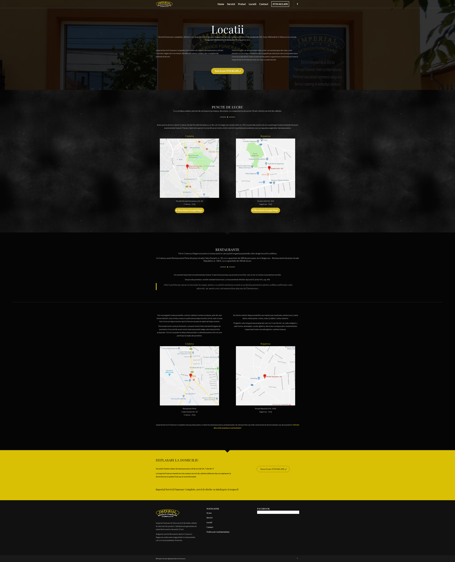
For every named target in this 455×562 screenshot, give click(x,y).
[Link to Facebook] (297, 4)
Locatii (209, 522)
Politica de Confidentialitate (218, 532)
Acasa (209, 513)
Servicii (209, 517)
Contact (210, 527)
